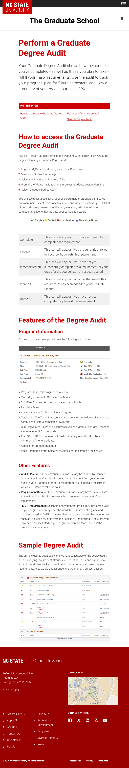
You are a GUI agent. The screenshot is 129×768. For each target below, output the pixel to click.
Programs (43, 731)
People (11, 746)
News (40, 744)
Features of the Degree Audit (83, 113)
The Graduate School (65, 20)
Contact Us (13, 733)
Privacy (89, 761)
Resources (103, 761)
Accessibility (75, 761)
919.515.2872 (11, 690)
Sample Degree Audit (79, 119)
